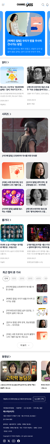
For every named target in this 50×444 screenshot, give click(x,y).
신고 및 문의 (27, 408)
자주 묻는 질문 (37, 408)
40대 (38, 278)
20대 (22, 278)
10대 (14, 278)
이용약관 (18, 408)
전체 (6, 278)
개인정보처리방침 (8, 408)
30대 (30, 278)
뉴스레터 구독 (39, 399)
